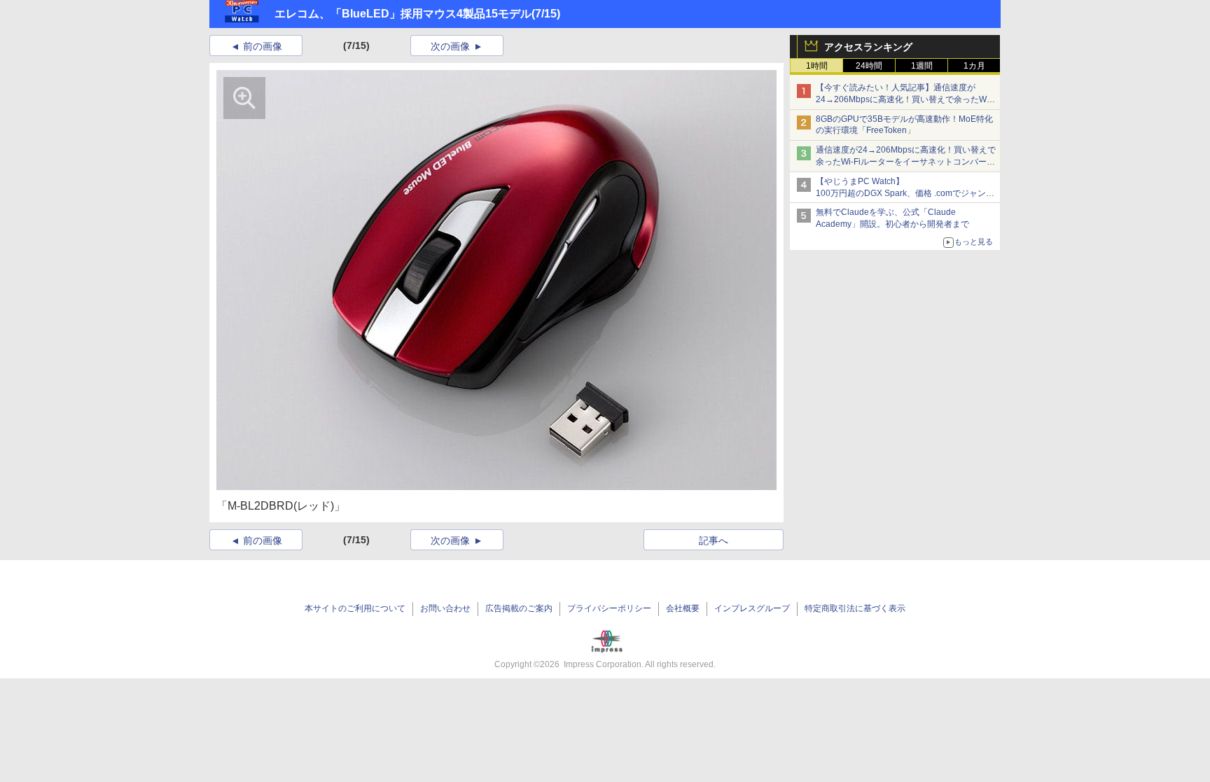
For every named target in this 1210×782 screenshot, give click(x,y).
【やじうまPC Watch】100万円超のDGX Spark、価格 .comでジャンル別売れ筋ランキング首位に (905, 193)
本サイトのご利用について (355, 608)
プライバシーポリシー (609, 608)
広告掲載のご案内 (518, 608)
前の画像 (262, 46)
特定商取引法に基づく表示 (855, 608)
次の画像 (450, 46)
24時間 (869, 66)
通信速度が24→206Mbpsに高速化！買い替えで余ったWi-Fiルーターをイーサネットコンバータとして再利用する (906, 162)
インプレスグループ (752, 608)
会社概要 (683, 608)
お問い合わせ (445, 608)
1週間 (922, 66)
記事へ (713, 540)
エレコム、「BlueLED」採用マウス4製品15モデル (402, 14)
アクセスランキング (868, 47)
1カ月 (974, 66)
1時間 (817, 66)
